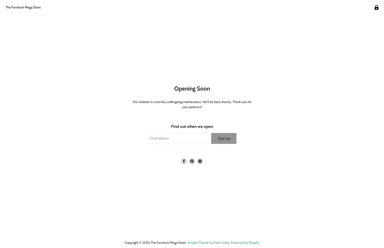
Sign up (224, 138)
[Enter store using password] (376, 7)
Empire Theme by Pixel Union (209, 243)
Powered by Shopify (245, 243)
